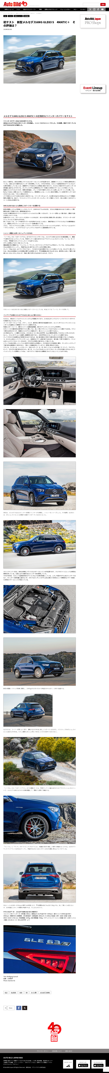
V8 (26, 992)
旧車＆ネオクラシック (51, 9)
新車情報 (26, 16)
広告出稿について (57, 1051)
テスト (18, 9)
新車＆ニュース (9, 9)
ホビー (75, 9)
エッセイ (82, 9)
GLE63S (13, 992)
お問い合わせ (68, 1051)
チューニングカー (65, 9)
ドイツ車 (33, 992)
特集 (40, 9)
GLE (6, 992)
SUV (5, 16)
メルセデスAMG (45, 992)
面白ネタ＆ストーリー (29, 9)
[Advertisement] (39, 100)
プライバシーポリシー (43, 1051)
